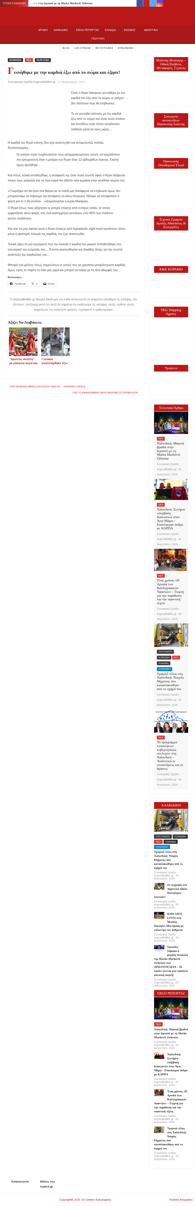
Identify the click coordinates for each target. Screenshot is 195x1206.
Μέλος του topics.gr (47, 1184)
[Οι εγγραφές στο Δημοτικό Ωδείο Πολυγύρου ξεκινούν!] (159, 886)
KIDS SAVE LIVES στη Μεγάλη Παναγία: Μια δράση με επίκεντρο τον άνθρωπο (169, 921)
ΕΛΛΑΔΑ (110, 29)
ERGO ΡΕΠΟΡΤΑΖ (87, 29)
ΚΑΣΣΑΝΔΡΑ (165, 651)
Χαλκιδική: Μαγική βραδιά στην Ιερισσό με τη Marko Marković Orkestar (48, 3)
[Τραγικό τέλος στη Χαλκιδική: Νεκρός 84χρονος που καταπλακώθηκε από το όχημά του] (171, 635)
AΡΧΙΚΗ (43, 29)
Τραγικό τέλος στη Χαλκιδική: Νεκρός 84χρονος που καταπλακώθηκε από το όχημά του (170, 681)
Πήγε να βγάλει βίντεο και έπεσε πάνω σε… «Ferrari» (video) (47, 386)
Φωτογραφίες (104, 48)
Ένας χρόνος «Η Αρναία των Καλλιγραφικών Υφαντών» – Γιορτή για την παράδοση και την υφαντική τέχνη (170, 591)
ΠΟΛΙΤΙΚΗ (98, 38)
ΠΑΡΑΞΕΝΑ (42, 60)
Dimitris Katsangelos (98, 1199)
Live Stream (82, 48)
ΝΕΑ (28, 60)
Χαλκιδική (163, 663)
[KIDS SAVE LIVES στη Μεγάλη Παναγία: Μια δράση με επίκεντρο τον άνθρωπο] (159, 915)
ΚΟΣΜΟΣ (130, 29)
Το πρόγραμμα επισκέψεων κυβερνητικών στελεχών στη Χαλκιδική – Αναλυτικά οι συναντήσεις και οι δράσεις (170, 755)
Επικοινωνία (125, 48)
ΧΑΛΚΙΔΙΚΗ (61, 29)
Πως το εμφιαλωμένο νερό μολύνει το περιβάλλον (105, 392)
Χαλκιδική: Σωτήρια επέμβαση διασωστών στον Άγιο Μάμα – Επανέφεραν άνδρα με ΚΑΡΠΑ (171, 518)
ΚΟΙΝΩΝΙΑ (15, 60)
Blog (66, 48)
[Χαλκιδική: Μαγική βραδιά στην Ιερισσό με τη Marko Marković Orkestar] (171, 422)
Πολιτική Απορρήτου (181, 1199)
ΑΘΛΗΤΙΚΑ (151, 29)
